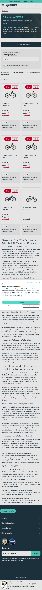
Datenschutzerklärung (33, 282)
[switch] (4, 587)
